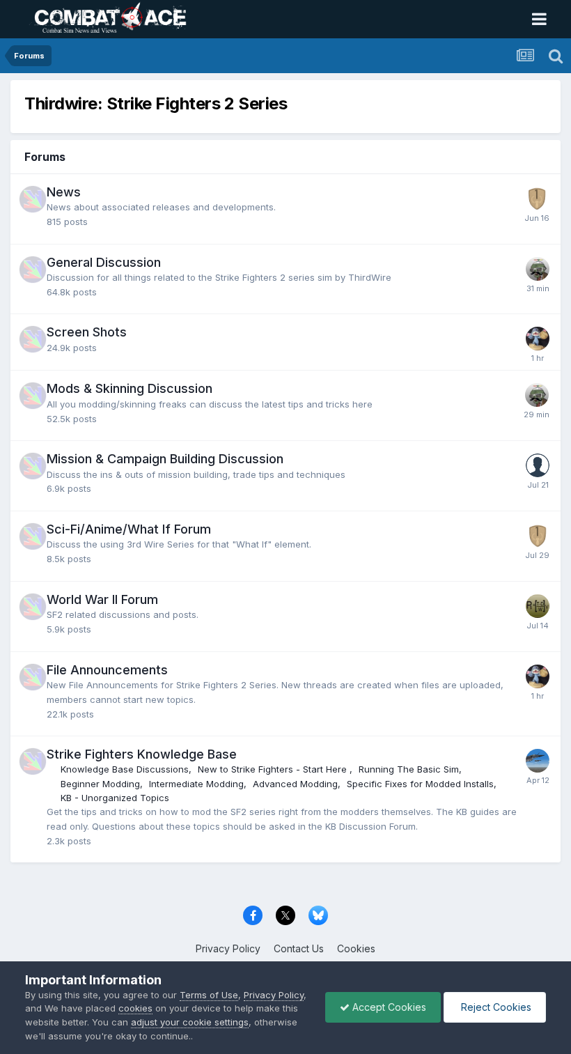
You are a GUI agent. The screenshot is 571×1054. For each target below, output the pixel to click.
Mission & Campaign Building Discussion (165, 458)
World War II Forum (102, 599)
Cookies (356, 948)
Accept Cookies (388, 1007)
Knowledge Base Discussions (125, 769)
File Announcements (107, 669)
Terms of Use (209, 994)
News (64, 192)
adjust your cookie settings (190, 1022)
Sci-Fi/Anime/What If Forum (129, 529)
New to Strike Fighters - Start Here (274, 769)
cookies (135, 1008)
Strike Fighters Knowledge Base (142, 754)
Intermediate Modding (196, 783)
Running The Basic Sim (409, 769)
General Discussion (104, 262)
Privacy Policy (228, 948)
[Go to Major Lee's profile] (537, 606)
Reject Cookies (494, 1007)
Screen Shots (87, 332)
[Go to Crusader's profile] (537, 761)
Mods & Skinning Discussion (129, 388)
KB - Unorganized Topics (115, 797)
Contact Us (299, 948)
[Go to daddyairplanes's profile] (537, 338)
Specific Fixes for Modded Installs (420, 783)
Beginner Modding (100, 783)
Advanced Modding (295, 783)
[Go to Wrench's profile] (537, 269)
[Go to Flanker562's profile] (537, 198)
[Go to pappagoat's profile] (537, 465)
